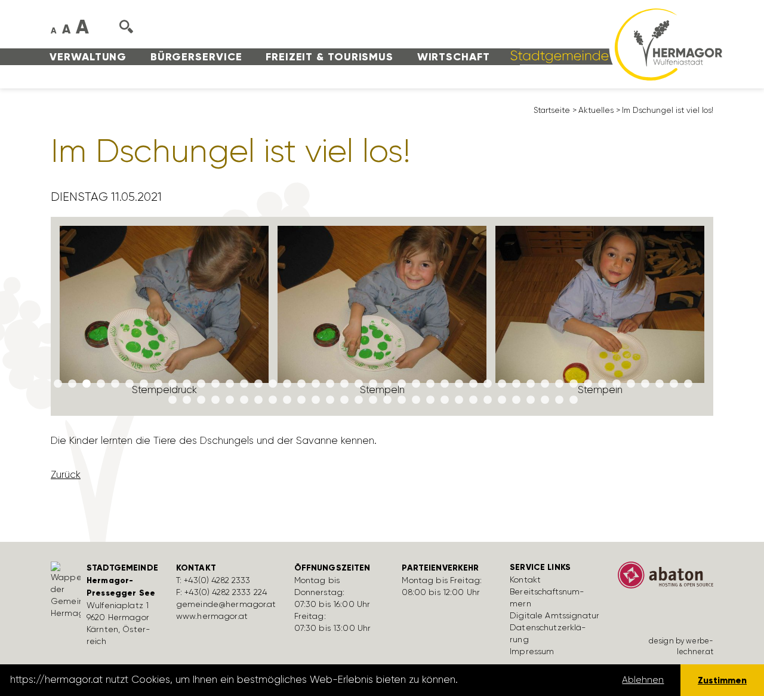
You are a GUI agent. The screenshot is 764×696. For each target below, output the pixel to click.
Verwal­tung (88, 56)
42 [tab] (645, 384)
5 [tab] (115, 384)
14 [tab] (244, 384)
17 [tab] (287, 384)
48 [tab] (201, 400)
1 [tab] (58, 384)
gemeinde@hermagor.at (226, 604)
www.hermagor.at (212, 616)
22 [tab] (359, 384)
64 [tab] (430, 400)
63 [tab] (416, 400)
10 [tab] (187, 384)
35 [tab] (545, 384)
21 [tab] (344, 384)
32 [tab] (502, 384)
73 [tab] (559, 400)
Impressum (532, 651)
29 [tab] (459, 384)
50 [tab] (230, 400)
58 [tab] (344, 400)
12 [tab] (215, 384)
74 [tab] (574, 400)
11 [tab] (201, 384)
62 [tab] (402, 400)
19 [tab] (316, 384)
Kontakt (525, 579)
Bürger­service (196, 56)
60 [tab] (373, 400)
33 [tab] (516, 384)
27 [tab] (430, 384)
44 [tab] (674, 384)
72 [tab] (545, 400)
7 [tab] (144, 384)
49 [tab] (215, 400)
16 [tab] (273, 384)
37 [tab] (574, 384)
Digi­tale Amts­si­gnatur (554, 615)
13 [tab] (230, 384)
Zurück (66, 474)
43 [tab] (660, 384)
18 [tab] (301, 384)
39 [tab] (602, 384)
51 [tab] (244, 400)
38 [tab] (588, 384)
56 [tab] (316, 400)
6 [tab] (129, 384)
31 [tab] (488, 384)
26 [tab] (416, 384)
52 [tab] (258, 400)
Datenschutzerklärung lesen (527, 680)
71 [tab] (531, 400)
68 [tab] (488, 400)
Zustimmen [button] (722, 680)
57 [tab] (330, 400)
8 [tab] (158, 384)
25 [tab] (402, 384)
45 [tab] (688, 384)
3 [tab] (87, 384)
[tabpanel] (164, 316)
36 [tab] (559, 384)
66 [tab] (459, 400)
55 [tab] (301, 400)
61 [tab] (387, 400)
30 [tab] (473, 384)
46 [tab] (172, 400)
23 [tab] (373, 384)
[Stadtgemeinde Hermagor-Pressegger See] (612, 44)
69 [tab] (502, 400)
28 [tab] (445, 384)
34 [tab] (531, 384)
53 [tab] (273, 400)
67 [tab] (473, 400)
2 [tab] (72, 384)
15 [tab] (258, 384)
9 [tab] (172, 384)
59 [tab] (359, 400)
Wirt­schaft (453, 56)
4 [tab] (101, 384)
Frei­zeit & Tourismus (329, 56)
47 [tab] (187, 400)
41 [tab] (631, 384)
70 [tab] (516, 400)
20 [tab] (330, 384)
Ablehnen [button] (643, 679)
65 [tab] (445, 400)
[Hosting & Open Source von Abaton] (665, 579)
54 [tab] (287, 400)
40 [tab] (617, 384)
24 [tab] (387, 384)
